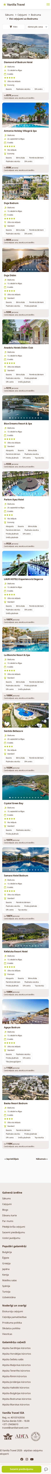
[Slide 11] (38, 56)
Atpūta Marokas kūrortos (16, 1404)
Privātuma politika (12, 1322)
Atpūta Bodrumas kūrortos (16, 1398)
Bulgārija (7, 1252)
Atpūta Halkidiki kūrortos (15, 1387)
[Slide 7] (26, 56)
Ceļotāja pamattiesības (14, 1317)
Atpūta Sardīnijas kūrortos (16, 1348)
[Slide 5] (21, 56)
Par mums (7, 1221)
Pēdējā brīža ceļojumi (13, 1226)
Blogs (5, 1209)
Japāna (5, 1269)
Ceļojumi (22, 14)
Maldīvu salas (9, 1280)
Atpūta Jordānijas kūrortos (16, 1382)
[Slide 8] (29, 56)
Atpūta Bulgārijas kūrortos (16, 1393)
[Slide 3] (15, 56)
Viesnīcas (7, 1334)
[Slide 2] (12, 56)
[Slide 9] (32, 56)
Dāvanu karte (9, 1215)
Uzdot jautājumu (11, 1238)
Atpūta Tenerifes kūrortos (16, 1370)
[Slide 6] (24, 56)
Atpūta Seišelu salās (13, 1359)
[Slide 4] (18, 56)
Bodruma (36, 14)
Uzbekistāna (9, 1297)
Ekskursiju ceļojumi (12, 1311)
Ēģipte (5, 1257)
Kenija (5, 1274)
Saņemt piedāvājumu (13, 1232)
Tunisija (6, 1291)
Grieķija (6, 1263)
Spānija (6, 1286)
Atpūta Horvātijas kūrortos (16, 1353)
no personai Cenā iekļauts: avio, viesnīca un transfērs (19, 96)
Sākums (9, 14)
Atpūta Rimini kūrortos (14, 1376)
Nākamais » (42, 1159)
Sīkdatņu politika (11, 1328)
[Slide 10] (35, 56)
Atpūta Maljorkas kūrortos (16, 1365)
